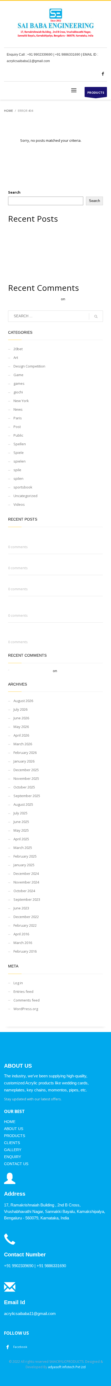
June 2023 (21, 908)
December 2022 (26, 916)
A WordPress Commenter (39, 298)
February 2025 (25, 856)
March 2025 (22, 847)
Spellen (19, 443)
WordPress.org (25, 1008)
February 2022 (25, 925)
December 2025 (26, 769)
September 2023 (26, 899)
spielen (19, 461)
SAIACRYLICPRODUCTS (66, 1361)
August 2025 (23, 804)
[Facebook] (103, 74)
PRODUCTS (95, 92)
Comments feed (26, 1000)
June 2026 (21, 718)
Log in (18, 982)
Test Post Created (22, 241)
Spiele (18, 452)
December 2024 (26, 873)
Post (17, 426)
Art (15, 357)
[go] (96, 316)
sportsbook (22, 487)
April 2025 (21, 839)
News (18, 409)
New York (21, 400)
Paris (17, 418)
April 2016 (21, 934)
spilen (18, 478)
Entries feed (23, 991)
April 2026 (21, 735)
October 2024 (24, 890)
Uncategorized (25, 495)
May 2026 (21, 726)
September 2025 (26, 795)
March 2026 (22, 743)
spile (17, 469)
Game (18, 374)
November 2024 (26, 882)
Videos (19, 504)
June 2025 (21, 821)
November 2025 (26, 778)
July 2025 (20, 813)
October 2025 (24, 787)
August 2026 (23, 700)
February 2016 (25, 951)
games (19, 383)
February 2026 (25, 752)
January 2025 (23, 864)
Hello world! (75, 298)
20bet (18, 348)
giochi (18, 392)
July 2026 (20, 709)
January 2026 (23, 761)
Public (18, 435)
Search (14, 192)
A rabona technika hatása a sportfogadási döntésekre (52, 247)
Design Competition (29, 366)
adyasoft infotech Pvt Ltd (67, 1367)
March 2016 (22, 942)
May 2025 (21, 830)
